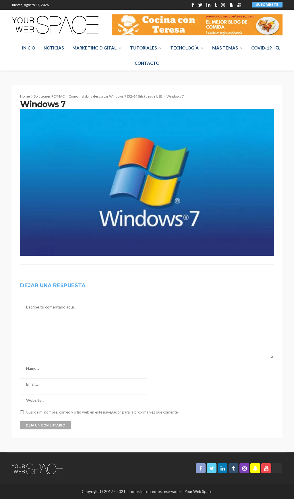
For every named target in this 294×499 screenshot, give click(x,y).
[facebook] (192, 5)
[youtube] (239, 5)
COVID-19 (261, 47)
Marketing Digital (94, 47)
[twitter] (200, 5)
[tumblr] (215, 5)
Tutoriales (143, 47)
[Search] (278, 47)
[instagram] (223, 5)
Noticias (54, 47)
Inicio (28, 47)
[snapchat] (231, 5)
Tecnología (184, 47)
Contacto (147, 63)
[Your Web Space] (55, 25)
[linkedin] (208, 5)
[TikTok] (245, 5)
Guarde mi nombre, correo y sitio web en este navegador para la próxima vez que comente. (102, 412)
